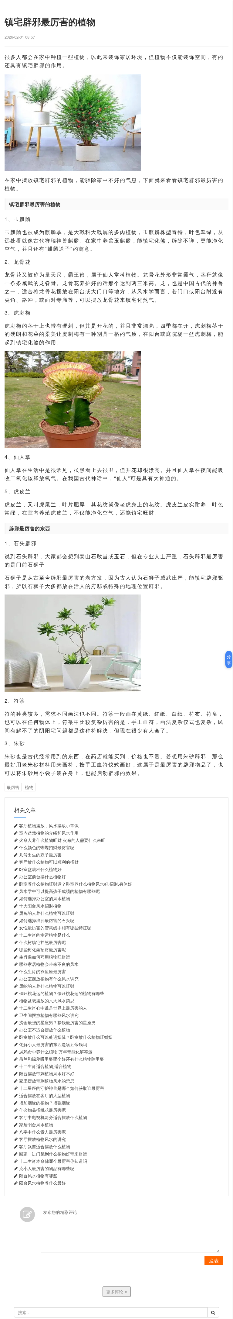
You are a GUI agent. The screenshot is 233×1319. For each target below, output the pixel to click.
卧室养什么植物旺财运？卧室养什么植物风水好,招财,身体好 (75, 884)
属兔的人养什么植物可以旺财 (46, 913)
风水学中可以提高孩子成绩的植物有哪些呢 (59, 891)
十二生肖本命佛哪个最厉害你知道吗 (53, 1161)
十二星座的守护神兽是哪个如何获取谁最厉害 (61, 1088)
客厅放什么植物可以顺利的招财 (49, 862)
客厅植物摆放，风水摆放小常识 (49, 826)
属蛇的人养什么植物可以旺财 (46, 986)
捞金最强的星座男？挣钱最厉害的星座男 (57, 1023)
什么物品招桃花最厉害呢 (42, 1110)
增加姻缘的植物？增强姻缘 (44, 1103)
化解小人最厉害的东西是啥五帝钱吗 (53, 1044)
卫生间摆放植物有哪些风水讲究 (49, 1015)
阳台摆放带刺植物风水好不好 (46, 1074)
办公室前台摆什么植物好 (42, 877)
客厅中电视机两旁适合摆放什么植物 (53, 1117)
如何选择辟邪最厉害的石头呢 (46, 920)
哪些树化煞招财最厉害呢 (42, 950)
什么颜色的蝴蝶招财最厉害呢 (46, 847)
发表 (214, 1260)
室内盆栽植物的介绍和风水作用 (49, 833)
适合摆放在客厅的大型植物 (44, 1095)
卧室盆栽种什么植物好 (40, 869)
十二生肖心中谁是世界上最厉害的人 (53, 1008)
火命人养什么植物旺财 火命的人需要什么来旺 (62, 840)
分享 (229, 659)
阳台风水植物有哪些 (38, 1176)
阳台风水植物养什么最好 (42, 1183)
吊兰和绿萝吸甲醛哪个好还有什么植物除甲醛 (61, 1059)
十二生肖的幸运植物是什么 (44, 935)
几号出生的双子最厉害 (40, 855)
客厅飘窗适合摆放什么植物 (44, 1147)
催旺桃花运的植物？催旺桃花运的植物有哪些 (61, 993)
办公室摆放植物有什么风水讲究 (49, 979)
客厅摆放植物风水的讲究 (42, 1139)
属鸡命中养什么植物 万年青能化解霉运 (56, 1052)
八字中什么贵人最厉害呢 (42, 1132)
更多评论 (115, 1292)
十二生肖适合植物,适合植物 (45, 1066)
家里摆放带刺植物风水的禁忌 (46, 1081)
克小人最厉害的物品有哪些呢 (46, 1168)
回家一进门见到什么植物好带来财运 (53, 1154)
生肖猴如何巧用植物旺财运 (44, 957)
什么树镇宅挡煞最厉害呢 (42, 942)
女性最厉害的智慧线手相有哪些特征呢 (55, 928)
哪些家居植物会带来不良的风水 (49, 964)
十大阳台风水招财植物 (40, 906)
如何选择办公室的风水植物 (44, 899)
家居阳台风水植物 (36, 1125)
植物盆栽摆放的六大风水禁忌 (46, 1001)
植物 (29, 787)
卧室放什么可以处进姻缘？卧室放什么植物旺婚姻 (66, 1037)
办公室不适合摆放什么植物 (44, 1030)
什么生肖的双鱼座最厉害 (42, 971)
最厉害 (13, 787)
